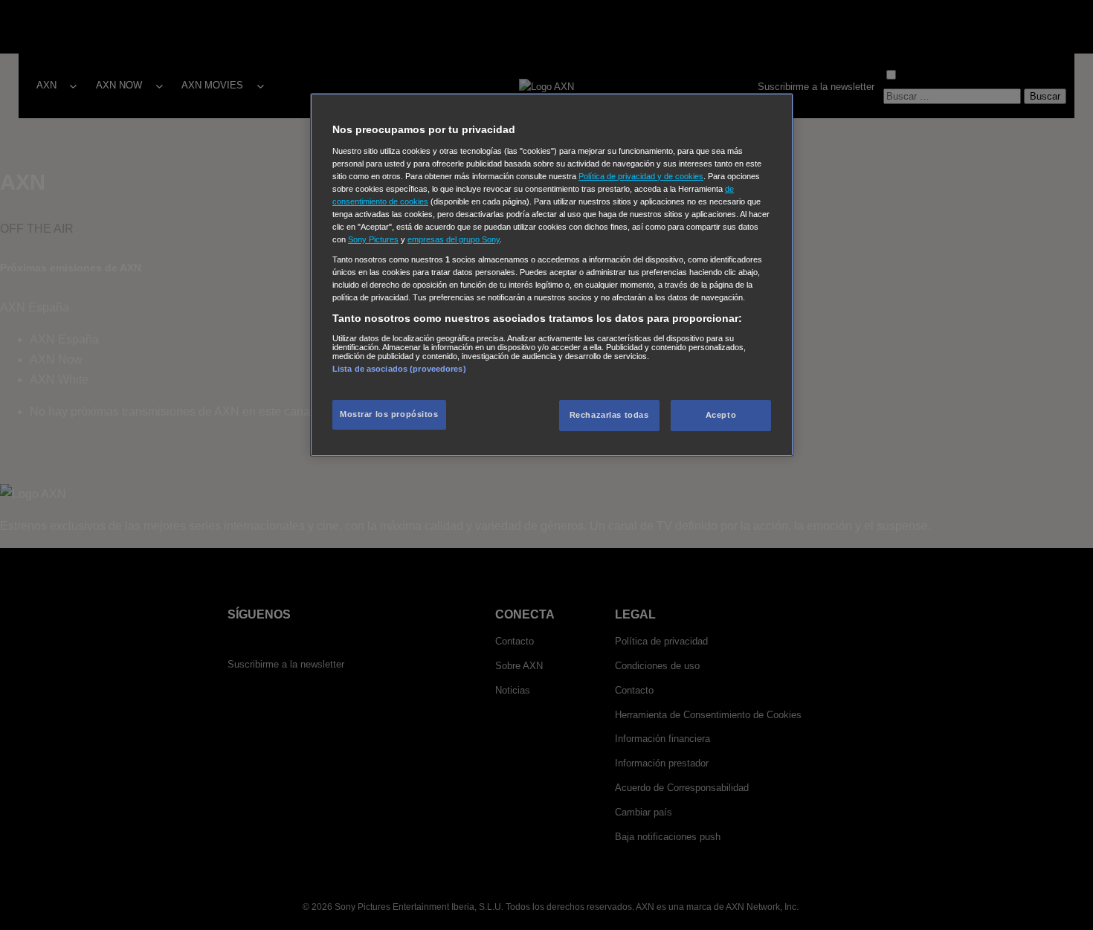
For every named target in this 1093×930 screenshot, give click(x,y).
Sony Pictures (373, 239)
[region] (551, 274)
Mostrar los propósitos (389, 414)
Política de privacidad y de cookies (640, 176)
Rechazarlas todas (609, 414)
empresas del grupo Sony (453, 239)
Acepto (721, 414)
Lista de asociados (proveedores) (399, 368)
